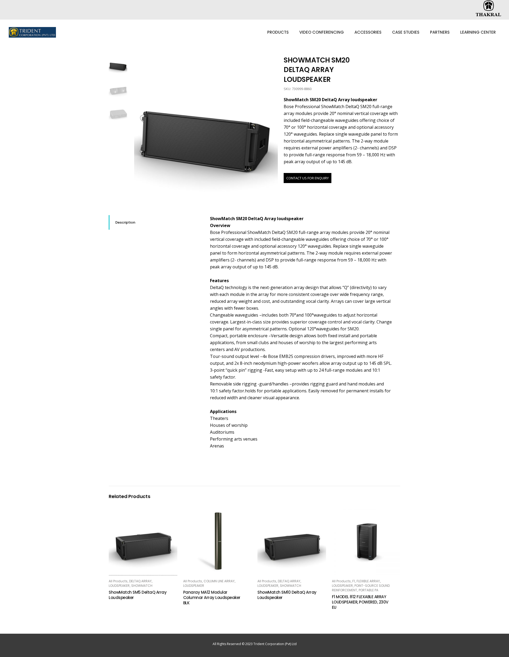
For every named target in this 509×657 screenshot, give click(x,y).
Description (125, 222)
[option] (206, 127)
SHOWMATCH (141, 585)
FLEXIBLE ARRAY (368, 581)
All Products (118, 581)
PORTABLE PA (368, 590)
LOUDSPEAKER (119, 585)
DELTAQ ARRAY (140, 581)
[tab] (155, 222)
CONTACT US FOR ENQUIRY (307, 178)
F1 (353, 581)
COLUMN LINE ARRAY (219, 581)
